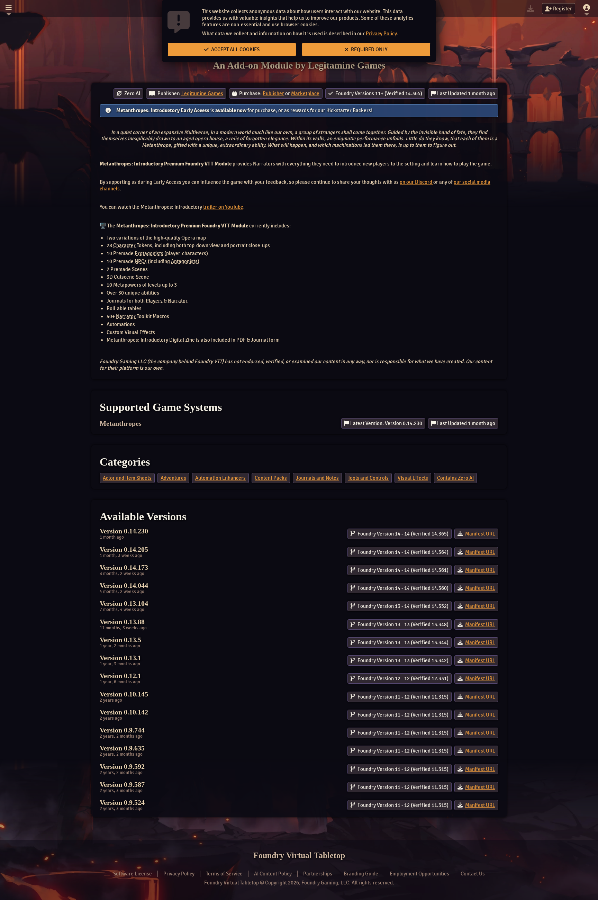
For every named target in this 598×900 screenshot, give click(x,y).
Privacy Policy (381, 33)
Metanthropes (121, 423)
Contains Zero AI (455, 478)
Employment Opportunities (419, 874)
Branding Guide (361, 874)
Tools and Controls (368, 478)
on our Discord (416, 182)
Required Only (369, 49)
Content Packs (271, 478)
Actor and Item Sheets (127, 478)
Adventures (173, 478)
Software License (132, 874)
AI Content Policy (273, 874)
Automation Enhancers (220, 478)
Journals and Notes (317, 478)
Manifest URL (480, 534)
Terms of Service (224, 874)
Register (562, 9)
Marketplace (305, 93)
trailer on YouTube (223, 207)
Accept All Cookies (235, 49)
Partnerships (317, 874)
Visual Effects (413, 478)
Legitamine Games (202, 93)
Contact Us (473, 874)
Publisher (273, 93)
